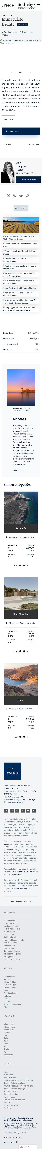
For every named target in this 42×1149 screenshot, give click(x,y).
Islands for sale (9, 932)
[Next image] (30, 73)
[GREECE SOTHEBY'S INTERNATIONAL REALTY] (18, 5)
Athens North (9, 1030)
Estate (6, 999)
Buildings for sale (10, 937)
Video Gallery (9, 948)
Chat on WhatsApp (15, 802)
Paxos (6, 1052)
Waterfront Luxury (10, 993)
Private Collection (10, 943)
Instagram (7, 891)
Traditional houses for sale (14, 940)
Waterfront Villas (10, 920)
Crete (6, 1044)
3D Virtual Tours (10, 945)
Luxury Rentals (9, 976)
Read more (18, 470)
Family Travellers (10, 985)
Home (13, 901)
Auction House (9, 1097)
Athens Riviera (9, 1027)
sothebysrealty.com (11, 1105)
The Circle (7, 1108)
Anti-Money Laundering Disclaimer (15, 1133)
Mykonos (7, 844)
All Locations (8, 1055)
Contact (19, 901)
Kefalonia (7, 1049)
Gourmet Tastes (9, 988)
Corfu (11, 850)
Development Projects (12, 951)
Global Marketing (10, 1077)
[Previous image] (12, 73)
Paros (6, 1035)
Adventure (7, 979)
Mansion (7, 1001)
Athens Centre (9, 1024)
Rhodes (5, 35)
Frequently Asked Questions (14, 1100)
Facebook (16, 888)
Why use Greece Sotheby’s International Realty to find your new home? (18, 1081)
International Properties (12, 954)
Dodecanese (27, 32)
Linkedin (23, 888)
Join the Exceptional (11, 1094)
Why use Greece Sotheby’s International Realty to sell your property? (18, 1087)
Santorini (7, 1046)
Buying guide (8, 957)
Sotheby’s (7, 1102)
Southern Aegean (11, 32)
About (6, 1072)
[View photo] (21, 53)
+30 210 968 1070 (16, 797)
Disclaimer (27, 901)
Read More (8, 119)
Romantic (7, 990)
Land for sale (7, 16)
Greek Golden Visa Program (22, 872)
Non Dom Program (16, 874)
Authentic (7, 996)
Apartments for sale (11, 926)
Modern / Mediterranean (13, 1004)
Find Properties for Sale (12, 959)
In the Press (8, 1075)
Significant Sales (10, 1091)
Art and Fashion (10, 982)
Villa (5, 1007)
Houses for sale (9, 923)
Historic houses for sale (12, 929)
